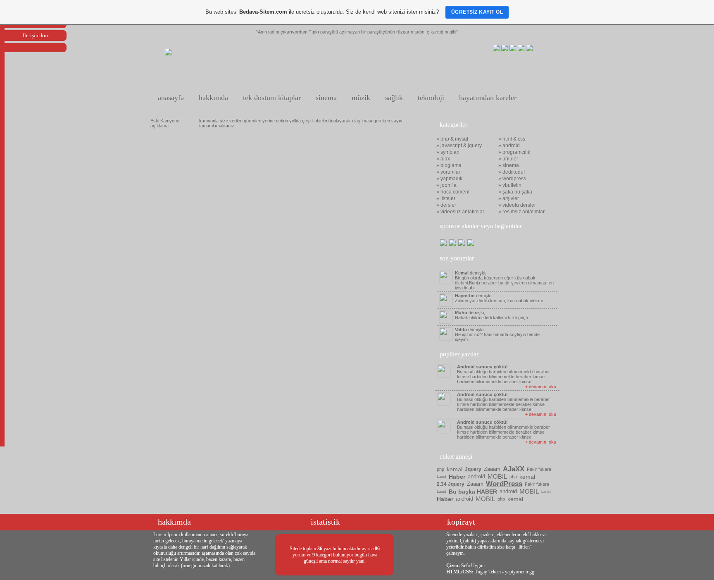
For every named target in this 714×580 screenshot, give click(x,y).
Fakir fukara (539, 469)
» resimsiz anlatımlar (521, 212)
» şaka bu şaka (515, 192)
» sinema (508, 165)
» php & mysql (452, 139)
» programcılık (514, 152)
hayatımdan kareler (487, 97)
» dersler (446, 205)
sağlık (394, 97)
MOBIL (497, 476)
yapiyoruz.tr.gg (519, 572)
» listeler (445, 198)
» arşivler (508, 198)
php (440, 469)
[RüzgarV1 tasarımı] (168, 53)
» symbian (447, 152)
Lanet (441, 477)
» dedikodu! (511, 172)
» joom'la (446, 185)
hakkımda (213, 97)
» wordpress (512, 178)
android (476, 476)
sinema (326, 97)
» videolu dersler (517, 205)
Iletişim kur (35, 35)
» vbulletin (509, 185)
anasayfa (171, 97)
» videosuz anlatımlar (460, 212)
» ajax (443, 159)
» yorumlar (448, 172)
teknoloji (431, 97)
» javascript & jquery (459, 145)
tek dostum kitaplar (272, 97)
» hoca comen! (452, 192)
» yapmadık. (450, 178)
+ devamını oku (540, 386)
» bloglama (449, 165)
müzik (361, 97)
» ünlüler (508, 159)
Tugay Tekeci (488, 572)
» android (509, 145)
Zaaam (492, 469)
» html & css (511, 139)
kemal (454, 469)
